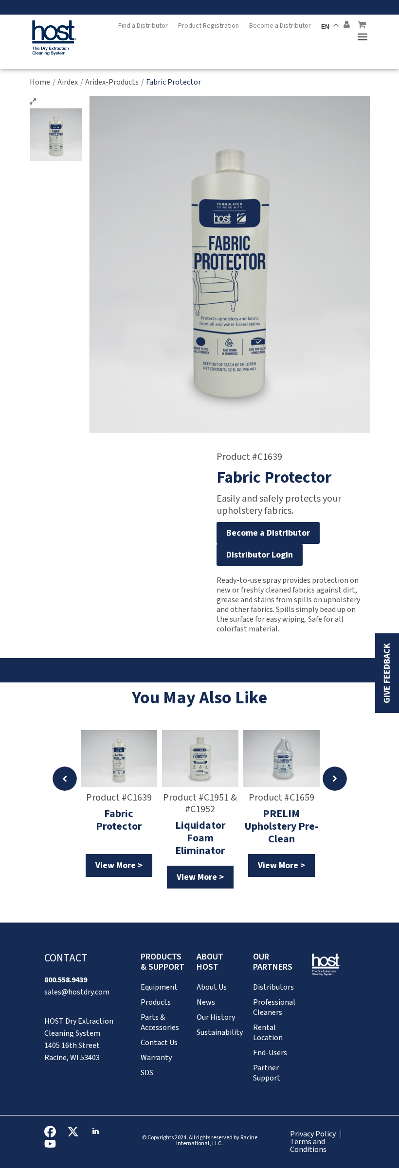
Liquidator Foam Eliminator (200, 836)
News (206, 1002)
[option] (119, 803)
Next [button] (335, 779)
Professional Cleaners (274, 1007)
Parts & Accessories (160, 1022)
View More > (119, 865)
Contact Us (159, 1042)
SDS (147, 1072)
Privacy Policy (313, 1134)
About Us (212, 987)
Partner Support (266, 1073)
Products (156, 1002)
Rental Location (268, 1032)
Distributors (273, 987)
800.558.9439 (65, 980)
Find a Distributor (143, 26)
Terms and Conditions (308, 1145)
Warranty (156, 1057)
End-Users (270, 1052)
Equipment (159, 987)
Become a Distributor (280, 26)
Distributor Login (259, 555)
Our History (216, 1017)
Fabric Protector (119, 820)
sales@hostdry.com (76, 992)
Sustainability (220, 1032)
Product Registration (208, 26)
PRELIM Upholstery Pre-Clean (281, 824)
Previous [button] (65, 779)
